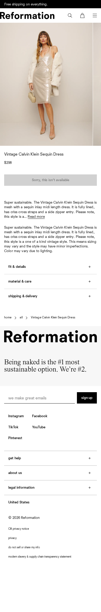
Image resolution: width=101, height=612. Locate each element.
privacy (12, 538)
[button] (70, 15)
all (21, 317)
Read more (36, 217)
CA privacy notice (18, 528)
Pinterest (15, 438)
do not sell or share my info (24, 547)
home (7, 317)
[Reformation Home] (27, 15)
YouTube (38, 427)
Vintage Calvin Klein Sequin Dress (53, 317)
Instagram (16, 416)
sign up (86, 398)
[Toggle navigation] (95, 15)
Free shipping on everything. (26, 4)
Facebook (39, 416)
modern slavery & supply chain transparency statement (39, 556)
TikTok (13, 427)
